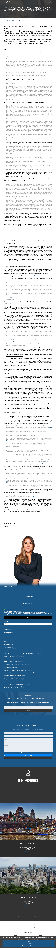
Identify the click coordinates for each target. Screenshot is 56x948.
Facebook (20, 780)
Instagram (24, 780)
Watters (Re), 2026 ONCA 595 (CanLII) (10, 669)
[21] (10, 476)
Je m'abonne (28, 710)
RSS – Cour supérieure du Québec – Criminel (13, 683)
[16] (34, 435)
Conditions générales (28, 925)
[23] (36, 487)
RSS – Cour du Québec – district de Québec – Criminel (15, 675)
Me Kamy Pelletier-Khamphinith (9, 648)
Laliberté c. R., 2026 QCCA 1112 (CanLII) (11, 661)
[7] (41, 291)
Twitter (32, 780)
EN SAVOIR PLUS (28, 617)
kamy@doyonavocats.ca (10, 593)
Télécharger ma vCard (28, 596)
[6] (11, 287)
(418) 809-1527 (28, 851)
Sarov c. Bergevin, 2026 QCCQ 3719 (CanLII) (11, 678)
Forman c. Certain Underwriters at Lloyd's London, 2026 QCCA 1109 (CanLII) (17, 662)
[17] (7, 441)
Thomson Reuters (7, 638)
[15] (47, 431)
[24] (33, 496)
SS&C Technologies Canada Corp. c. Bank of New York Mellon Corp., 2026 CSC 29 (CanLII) (20, 653)
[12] (13, 341)
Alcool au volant (7, 527)
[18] (11, 457)
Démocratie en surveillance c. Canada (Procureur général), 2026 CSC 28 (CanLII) (18, 655)
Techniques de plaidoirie (8, 635)
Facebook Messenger (28, 755)
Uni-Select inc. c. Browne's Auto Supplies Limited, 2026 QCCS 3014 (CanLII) (17, 686)
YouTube (28, 780)
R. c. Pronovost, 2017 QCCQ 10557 (12, 20)
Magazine (28, 798)
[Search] (51, 624)
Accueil (28, 790)
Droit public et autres (7, 632)
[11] (16, 337)
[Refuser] (54, 942)
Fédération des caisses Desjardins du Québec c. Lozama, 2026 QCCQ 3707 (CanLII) (19, 676)
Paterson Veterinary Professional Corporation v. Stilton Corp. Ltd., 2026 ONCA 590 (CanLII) (20, 672)
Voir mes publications (28, 603)
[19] (48, 461)
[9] (11, 303)
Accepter (29, 941)
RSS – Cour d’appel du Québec (10, 659)
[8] (13, 299)
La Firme (28, 792)
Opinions (5, 636)
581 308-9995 (7, 591)
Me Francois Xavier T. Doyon (9, 644)
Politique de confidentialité (28, 928)
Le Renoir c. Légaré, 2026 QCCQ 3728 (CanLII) (12, 679)
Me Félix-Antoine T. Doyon (8, 645)
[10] (20, 333)
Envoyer (28, 758)
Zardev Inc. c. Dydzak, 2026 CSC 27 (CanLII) (11, 656)
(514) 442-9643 (28, 905)
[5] (41, 280)
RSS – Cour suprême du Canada (10, 652)
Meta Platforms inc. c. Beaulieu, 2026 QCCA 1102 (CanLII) (14, 664)
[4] (34, 276)
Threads (36, 780)
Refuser (29, 943)
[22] (7, 482)
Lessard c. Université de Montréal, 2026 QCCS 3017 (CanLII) (14, 684)
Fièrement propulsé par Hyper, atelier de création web (28, 916)
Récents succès (28, 795)
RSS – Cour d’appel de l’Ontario (10, 667)
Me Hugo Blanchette (7, 647)
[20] (43, 464)
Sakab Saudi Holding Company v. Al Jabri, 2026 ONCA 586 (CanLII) (15, 670)
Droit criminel (6, 630)
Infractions (5, 633)
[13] (25, 345)
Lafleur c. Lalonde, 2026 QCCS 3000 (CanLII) (11, 687)
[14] (51, 427)
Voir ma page (28, 600)
